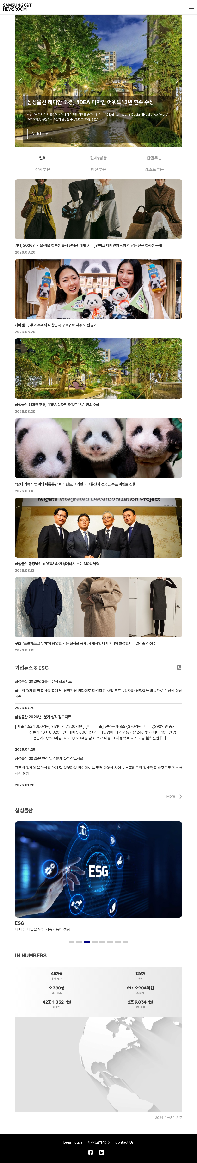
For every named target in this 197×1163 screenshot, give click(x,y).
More (170, 796)
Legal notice (73, 1142)
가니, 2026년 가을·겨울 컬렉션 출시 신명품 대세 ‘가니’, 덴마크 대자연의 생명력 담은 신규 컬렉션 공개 (88, 245)
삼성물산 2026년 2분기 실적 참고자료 (43, 681)
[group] (98, 81)
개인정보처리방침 (99, 1142)
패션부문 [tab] (98, 169)
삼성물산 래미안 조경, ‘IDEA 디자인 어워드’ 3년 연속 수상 (57, 404)
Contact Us (124, 1142)
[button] (20, 80)
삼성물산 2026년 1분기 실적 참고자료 (43, 717)
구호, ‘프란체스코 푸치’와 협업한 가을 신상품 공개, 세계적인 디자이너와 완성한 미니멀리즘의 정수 (85, 643)
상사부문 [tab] (42, 169)
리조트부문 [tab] (154, 169)
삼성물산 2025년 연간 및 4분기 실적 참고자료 (49, 758)
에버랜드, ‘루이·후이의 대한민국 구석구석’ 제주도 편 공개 (56, 325)
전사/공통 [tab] (98, 157)
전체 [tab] (43, 157)
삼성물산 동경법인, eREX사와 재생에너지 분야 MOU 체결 (57, 564)
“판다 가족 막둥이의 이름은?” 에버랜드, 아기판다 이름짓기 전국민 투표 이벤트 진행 (75, 484)
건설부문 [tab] (154, 157)
